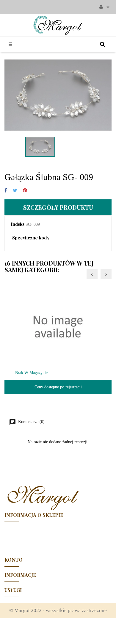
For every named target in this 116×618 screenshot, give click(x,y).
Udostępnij (5, 190)
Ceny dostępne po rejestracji (58, 387)
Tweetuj (15, 190)
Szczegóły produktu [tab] (58, 207)
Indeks (17, 224)
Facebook (58, 537)
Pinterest (25, 190)
